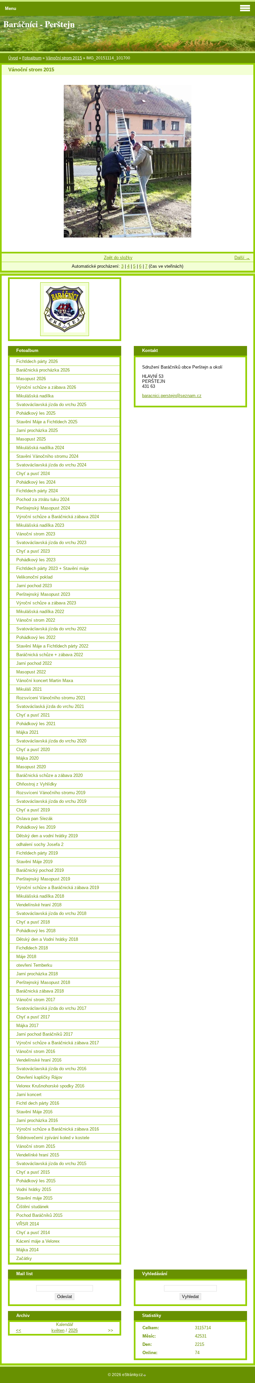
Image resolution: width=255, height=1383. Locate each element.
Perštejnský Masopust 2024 (43, 508)
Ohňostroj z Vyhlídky (36, 784)
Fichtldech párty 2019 (37, 853)
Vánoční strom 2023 (35, 533)
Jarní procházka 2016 (37, 1120)
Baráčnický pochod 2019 (40, 870)
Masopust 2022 (31, 671)
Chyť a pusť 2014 (33, 1232)
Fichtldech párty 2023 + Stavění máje (52, 568)
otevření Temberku (34, 965)
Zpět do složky (118, 257)
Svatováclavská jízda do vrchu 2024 (51, 464)
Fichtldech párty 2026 (37, 361)
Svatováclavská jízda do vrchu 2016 (51, 1068)
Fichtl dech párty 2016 (37, 1103)
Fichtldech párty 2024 (37, 490)
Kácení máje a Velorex (38, 1241)
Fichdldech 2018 (32, 947)
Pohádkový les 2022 (35, 637)
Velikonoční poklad (34, 577)
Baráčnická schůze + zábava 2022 (49, 654)
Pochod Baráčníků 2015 (39, 1215)
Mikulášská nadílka (34, 395)
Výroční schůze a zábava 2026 (46, 387)
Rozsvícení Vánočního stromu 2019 (50, 792)
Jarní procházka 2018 (37, 973)
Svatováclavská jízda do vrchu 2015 (51, 1163)
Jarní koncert (29, 1094)
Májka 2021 (27, 732)
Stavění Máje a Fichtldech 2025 (46, 421)
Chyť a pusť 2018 (33, 922)
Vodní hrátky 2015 (33, 1189)
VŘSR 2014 (27, 1223)
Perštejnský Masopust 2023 (43, 594)
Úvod (13, 58)
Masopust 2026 (31, 378)
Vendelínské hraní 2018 (38, 904)
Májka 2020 (27, 758)
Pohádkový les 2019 (35, 827)
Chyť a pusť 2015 (33, 1172)
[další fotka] (242, 161)
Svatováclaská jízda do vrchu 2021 (50, 706)
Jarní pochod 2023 (34, 585)
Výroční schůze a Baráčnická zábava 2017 (57, 1042)
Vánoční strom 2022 (35, 620)
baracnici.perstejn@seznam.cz (172, 395)
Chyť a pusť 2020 (33, 749)
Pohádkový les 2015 (35, 1180)
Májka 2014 (27, 1249)
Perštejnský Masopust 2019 (43, 878)
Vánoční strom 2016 (35, 1051)
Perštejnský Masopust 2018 (43, 982)
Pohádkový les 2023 (35, 559)
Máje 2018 (26, 956)
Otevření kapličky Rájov (39, 1077)
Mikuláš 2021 (29, 689)
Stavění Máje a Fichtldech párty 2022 (52, 646)
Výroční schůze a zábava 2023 (46, 602)
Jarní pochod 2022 (34, 663)
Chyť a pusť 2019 (33, 809)
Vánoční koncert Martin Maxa (44, 680)
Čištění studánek (32, 1206)
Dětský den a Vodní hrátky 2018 (47, 939)
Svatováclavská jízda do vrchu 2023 (51, 542)
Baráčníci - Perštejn (39, 24)
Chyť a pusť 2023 (33, 551)
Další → (242, 257)
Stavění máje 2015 (34, 1198)
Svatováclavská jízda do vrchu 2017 (51, 1008)
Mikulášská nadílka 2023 (40, 525)
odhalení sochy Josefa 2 (39, 844)
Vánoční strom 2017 (35, 999)
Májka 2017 (27, 1025)
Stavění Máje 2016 (34, 1111)
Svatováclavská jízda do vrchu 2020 (51, 740)
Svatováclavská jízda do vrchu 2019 (51, 801)
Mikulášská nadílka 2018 (40, 896)
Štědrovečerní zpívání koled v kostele (52, 1137)
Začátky (24, 1258)
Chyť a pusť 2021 (33, 715)
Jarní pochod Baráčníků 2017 (44, 1034)
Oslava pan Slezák (34, 818)
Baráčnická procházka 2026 (43, 370)
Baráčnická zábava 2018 (40, 991)
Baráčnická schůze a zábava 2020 (49, 775)
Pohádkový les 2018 (35, 930)
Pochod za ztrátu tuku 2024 (42, 499)
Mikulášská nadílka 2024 (40, 447)
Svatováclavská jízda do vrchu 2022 (51, 628)
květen (57, 1330)
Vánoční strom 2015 (64, 58)
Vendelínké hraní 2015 (37, 1154)
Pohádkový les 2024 (35, 482)
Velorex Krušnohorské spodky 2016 (50, 1085)
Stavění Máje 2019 (34, 861)
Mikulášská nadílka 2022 (40, 611)
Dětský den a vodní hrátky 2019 (47, 835)
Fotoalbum (32, 58)
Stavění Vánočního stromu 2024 (47, 456)
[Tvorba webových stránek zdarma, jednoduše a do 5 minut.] (145, 1375)
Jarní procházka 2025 (37, 430)
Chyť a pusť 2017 (33, 1016)
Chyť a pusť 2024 (33, 473)
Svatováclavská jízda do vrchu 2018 (51, 913)
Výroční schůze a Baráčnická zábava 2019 (57, 887)
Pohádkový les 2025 (35, 413)
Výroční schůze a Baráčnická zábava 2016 (57, 1129)
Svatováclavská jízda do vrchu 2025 (51, 404)
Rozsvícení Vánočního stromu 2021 (50, 697)
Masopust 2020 (31, 766)
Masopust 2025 (31, 439)
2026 (73, 1330)
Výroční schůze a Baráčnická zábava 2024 (57, 516)
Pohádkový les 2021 (35, 723)
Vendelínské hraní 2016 (38, 1060)
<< (18, 1330)
